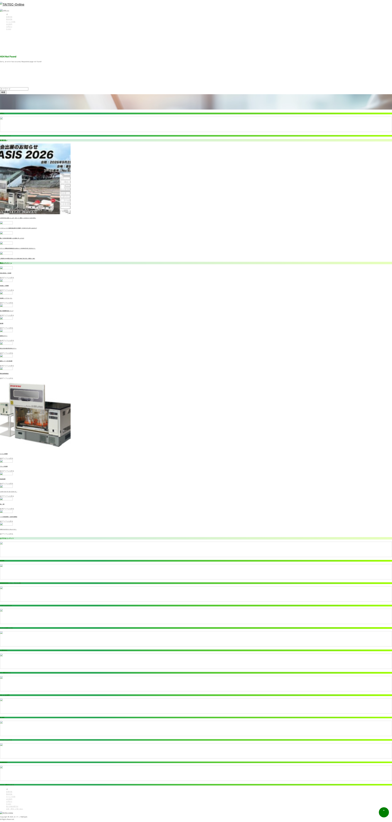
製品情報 (9, 19)
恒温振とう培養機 (4, 285)
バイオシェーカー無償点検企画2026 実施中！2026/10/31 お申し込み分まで (18, 228)
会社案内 (9, 24)
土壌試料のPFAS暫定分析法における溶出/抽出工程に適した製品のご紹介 (17, 258)
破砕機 (1, 323)
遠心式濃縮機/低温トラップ (6, 310)
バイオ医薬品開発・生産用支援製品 (8, 516)
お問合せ (9, 26)
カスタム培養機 (4, 454)
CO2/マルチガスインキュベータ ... (8, 529)
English (8, 29)
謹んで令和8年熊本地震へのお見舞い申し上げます (12, 238)
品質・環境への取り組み (14, 809)
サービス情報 (10, 22)
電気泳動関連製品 (4, 373)
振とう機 (2, 504)
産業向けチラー (4, 336)
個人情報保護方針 (12, 806)
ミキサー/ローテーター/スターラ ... (8, 491)
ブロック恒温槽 (4, 466)
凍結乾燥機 (2, 479)
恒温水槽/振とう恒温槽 (5, 273)
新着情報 (9, 17)
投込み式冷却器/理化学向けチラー (8, 348)
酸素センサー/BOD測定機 (6, 361)
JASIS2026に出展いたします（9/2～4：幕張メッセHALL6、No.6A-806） (18, 218)
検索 (3, 92)
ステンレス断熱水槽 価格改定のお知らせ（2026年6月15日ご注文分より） (18, 248)
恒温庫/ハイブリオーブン (6, 298)
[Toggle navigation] (8, 10)
